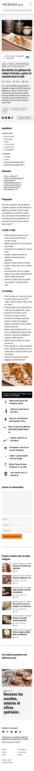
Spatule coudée (9, 180)
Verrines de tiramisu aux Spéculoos (22, 567)
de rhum (8, 150)
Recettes (4, 749)
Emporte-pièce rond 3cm (12, 183)
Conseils (4, 752)
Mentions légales (7, 760)
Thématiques (21, 749)
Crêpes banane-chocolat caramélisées (22, 591)
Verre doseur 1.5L (10, 189)
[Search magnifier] (30, 10)
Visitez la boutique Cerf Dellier (10, 742)
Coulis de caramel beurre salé (13, 162)
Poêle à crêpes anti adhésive (13, 178)
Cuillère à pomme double (12, 185)
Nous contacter (22, 752)
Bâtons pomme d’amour (11, 187)
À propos (20, 755)
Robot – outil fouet (10, 176)
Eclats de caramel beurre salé (13, 165)
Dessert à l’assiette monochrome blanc (20, 619)
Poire (5, 112)
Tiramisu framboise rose (22, 578)
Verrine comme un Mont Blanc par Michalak (21, 633)
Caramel (5, 109)
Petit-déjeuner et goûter (18, 109)
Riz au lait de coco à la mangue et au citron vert (22, 605)
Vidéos (4, 755)
